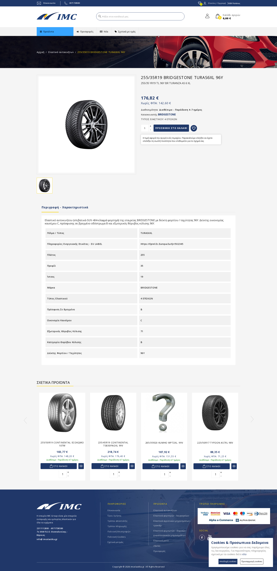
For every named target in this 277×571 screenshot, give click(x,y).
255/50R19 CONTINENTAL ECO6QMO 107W (62, 444)
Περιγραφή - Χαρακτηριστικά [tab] (65, 207)
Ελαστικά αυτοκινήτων (165, 510)
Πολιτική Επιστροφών (119, 531)
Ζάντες (156, 545)
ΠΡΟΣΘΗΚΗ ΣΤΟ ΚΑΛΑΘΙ (171, 128)
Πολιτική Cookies (117, 536)
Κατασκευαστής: (149, 114)
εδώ (244, 554)
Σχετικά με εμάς (116, 542)
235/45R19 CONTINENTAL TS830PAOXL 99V (113, 444)
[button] (17, 420)
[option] (62, 438)
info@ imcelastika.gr (47, 539)
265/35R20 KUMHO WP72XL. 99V (164, 442)
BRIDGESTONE (167, 114)
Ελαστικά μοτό (161, 540)
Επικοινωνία (49, 3)
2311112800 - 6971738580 (50, 528)
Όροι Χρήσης (115, 515)
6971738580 (74, 3)
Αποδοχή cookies (227, 561)
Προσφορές (159, 551)
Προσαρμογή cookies (251, 561)
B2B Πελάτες (234, 3)
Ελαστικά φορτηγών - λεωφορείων (171, 515)
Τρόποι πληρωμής (117, 526)
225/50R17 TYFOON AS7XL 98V (215, 442)
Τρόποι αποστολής (117, 520)
